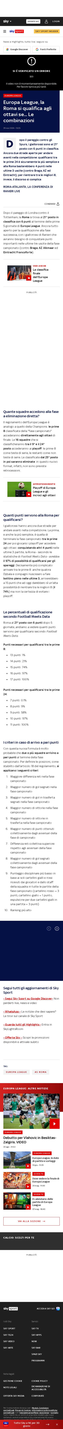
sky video (8, 1341)
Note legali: (9, 1374)
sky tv (35, 1328)
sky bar (36, 1347)
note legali (10, 1387)
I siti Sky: (7, 1321)
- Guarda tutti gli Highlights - (22, 1024)
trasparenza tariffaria (28, 1412)
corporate (38, 1396)
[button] (57, 928)
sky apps (37, 1335)
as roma (41, 1072)
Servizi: (35, 1321)
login (56, 21)
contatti (54, 1412)
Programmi (38, 1360)
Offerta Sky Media (13, 1396)
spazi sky (37, 1354)
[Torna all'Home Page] (16, 31)
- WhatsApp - (11, 1011)
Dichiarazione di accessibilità (41, 1388)
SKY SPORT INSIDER (46, 31)
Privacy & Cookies (23, 1410)
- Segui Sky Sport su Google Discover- (28, 998)
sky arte (8, 1347)
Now (34, 1341)
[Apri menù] (4, 31)
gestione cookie (12, 1381)
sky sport (9, 1328)
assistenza (44, 1412)
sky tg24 (8, 1335)
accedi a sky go (46, 1308)
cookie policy (40, 1381)
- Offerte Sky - (12, 1037)
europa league (16, 1072)
